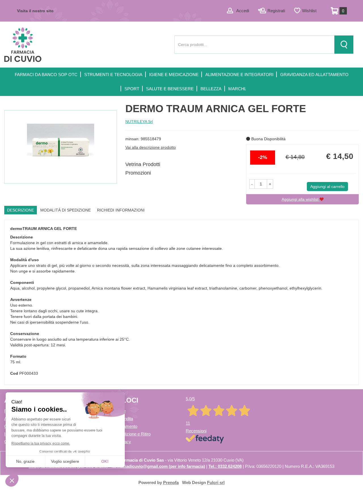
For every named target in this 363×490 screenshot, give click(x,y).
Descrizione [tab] (20, 210)
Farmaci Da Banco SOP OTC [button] (46, 74)
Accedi (242, 10)
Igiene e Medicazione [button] (174, 74)
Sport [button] (131, 88)
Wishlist (309, 10)
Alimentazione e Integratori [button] (239, 74)
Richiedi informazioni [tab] (121, 210)
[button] (252, 184)
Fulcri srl (216, 482)
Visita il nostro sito (35, 11)
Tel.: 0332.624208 (225, 466)
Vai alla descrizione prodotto (150, 147)
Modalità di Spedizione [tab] (65, 210)
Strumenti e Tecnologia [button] (113, 74)
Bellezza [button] (211, 88)
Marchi (236, 88)
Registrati (276, 10)
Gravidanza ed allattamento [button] (314, 74)
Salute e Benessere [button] (170, 88)
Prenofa (171, 482)
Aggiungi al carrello (327, 186)
